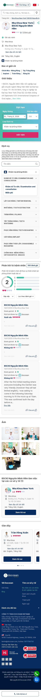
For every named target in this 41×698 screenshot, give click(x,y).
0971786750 (29, 641)
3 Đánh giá (27, 32)
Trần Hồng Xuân (19, 532)
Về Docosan (7, 583)
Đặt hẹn (20, 135)
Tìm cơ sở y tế (29, 583)
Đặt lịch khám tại (10, 314)
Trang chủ (5, 18)
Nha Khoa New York (22, 488)
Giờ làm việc (32, 111)
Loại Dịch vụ (8, 122)
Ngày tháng (8, 111)
